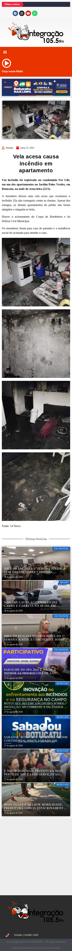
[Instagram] (22, 13)
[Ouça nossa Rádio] (6, 63)
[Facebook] (15, 13)
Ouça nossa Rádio (12, 71)
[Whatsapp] (34, 13)
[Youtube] (28, 13)
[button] (5, 52)
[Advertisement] (36, 856)
